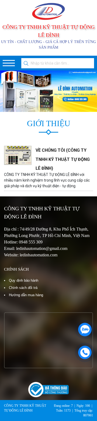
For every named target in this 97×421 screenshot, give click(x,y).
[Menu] (9, 63)
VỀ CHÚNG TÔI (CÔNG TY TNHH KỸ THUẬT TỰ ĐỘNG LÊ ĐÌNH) (63, 159)
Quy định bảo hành (23, 280)
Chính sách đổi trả (23, 288)
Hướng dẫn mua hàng (26, 295)
